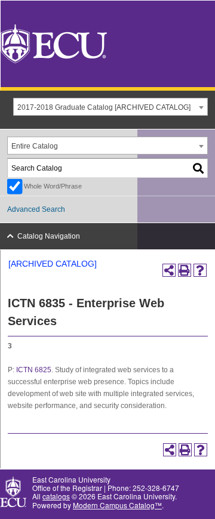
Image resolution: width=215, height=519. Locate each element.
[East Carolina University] (54, 43)
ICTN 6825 (33, 370)
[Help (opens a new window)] (200, 270)
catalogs (56, 496)
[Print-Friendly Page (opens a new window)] (184, 270)
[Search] (198, 168)
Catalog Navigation (48, 236)
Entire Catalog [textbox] (34, 146)
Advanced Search (36, 209)
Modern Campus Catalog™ (117, 505)
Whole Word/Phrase (53, 186)
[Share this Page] (169, 270)
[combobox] (110, 107)
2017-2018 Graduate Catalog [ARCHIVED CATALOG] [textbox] (104, 107)
